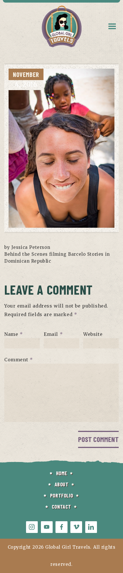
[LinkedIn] (91, 527)
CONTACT (61, 506)
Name (13, 334)
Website (92, 334)
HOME (61, 473)
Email (53, 334)
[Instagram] (32, 527)
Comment (18, 359)
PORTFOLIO (61, 495)
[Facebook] (61, 527)
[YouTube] (47, 527)
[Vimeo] (76, 527)
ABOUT (62, 484)
